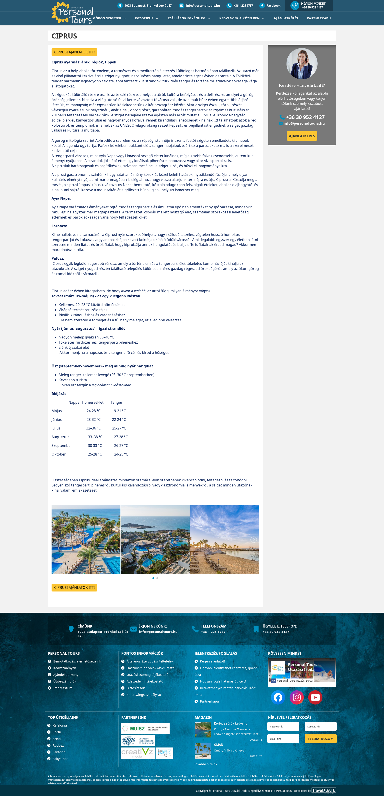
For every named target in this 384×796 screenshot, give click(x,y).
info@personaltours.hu (203, 6)
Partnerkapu (319, 18)
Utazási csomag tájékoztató (147, 674)
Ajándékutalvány (65, 674)
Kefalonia (59, 725)
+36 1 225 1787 (243, 6)
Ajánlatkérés (286, 18)
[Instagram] (297, 697)
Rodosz (58, 745)
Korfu (56, 732)
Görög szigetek (107, 18)
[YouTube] (315, 697)
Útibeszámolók (64, 681)
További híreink (205, 764)
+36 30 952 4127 (312, 7)
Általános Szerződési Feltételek (149, 661)
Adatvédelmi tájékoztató (144, 681)
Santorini (59, 752)
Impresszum (62, 688)
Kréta (56, 738)
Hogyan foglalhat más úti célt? (222, 681)
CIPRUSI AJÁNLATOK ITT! (74, 52)
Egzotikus (144, 18)
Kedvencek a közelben (240, 18)
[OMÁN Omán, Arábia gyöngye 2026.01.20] (202, 757)
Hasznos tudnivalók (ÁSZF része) (150, 668)
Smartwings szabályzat (143, 694)
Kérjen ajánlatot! (212, 661)
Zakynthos (60, 758)
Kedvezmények (64, 668)
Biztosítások (135, 688)
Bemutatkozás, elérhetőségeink (76, 661)
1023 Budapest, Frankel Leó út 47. (148, 6)
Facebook (273, 6)
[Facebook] (278, 697)
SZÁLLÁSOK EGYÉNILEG (187, 18)
